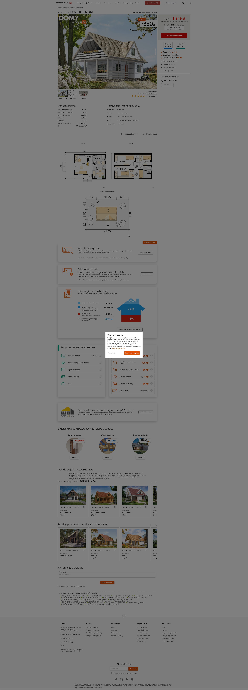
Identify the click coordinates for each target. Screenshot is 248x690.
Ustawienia (111, 353)
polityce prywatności (118, 348)
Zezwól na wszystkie (132, 353)
